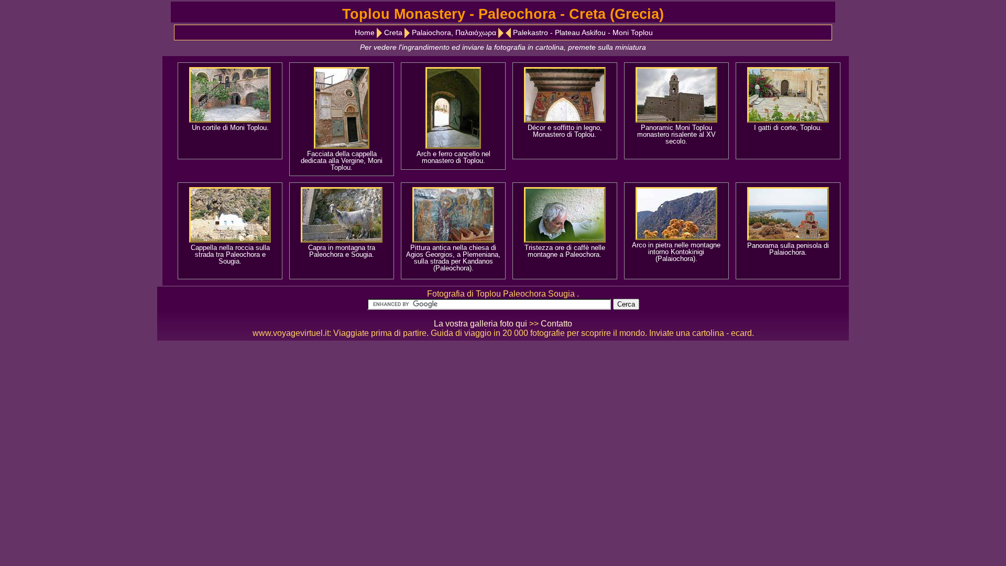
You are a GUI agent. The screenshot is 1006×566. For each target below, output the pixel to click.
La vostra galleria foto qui (480, 323)
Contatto (556, 323)
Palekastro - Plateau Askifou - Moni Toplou (583, 33)
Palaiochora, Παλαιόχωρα (454, 33)
